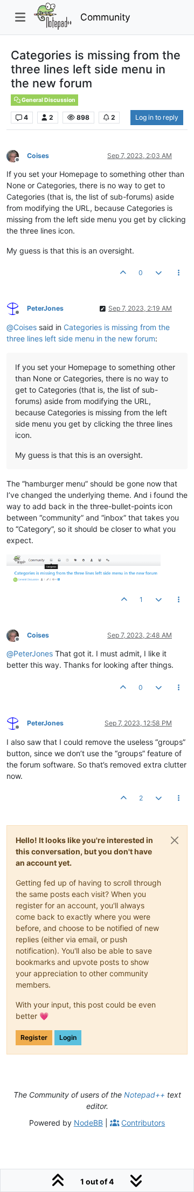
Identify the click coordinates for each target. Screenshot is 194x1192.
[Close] (174, 840)
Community (105, 17)
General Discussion (47, 100)
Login (68, 1037)
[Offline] (16, 155)
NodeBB (88, 1122)
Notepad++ (144, 1094)
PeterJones (45, 308)
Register (33, 1037)
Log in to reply (156, 117)
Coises (38, 156)
